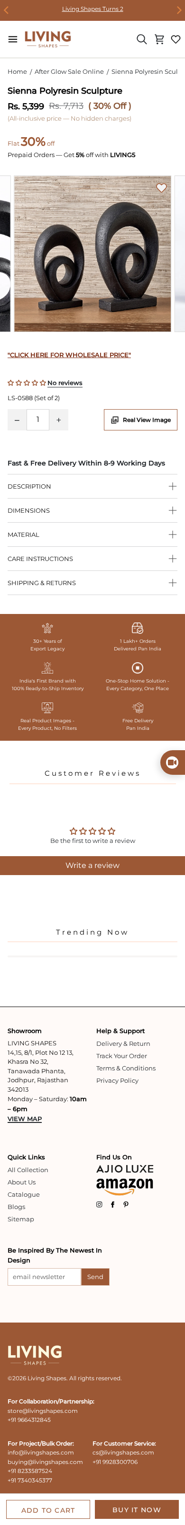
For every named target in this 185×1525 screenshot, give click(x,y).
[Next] (178, 10)
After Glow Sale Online (69, 71)
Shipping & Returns (42, 583)
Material (23, 534)
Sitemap (21, 1219)
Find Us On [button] (114, 1157)
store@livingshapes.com (43, 1410)
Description (29, 486)
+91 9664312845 (29, 1419)
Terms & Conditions (126, 1068)
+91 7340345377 (30, 1480)
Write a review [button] (92, 865)
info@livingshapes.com (41, 1452)
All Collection (28, 1170)
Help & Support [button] (120, 1030)
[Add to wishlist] (161, 188)
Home (17, 71)
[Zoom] (92, 254)
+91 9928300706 (115, 1461)
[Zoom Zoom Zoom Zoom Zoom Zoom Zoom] (92, 255)
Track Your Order (121, 1056)
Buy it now (136, 1510)
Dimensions (29, 510)
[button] (27, 382)
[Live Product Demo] (172, 762)
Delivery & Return (123, 1043)
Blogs (16, 1206)
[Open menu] (13, 39)
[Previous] (6, 10)
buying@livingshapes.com (45, 1461)
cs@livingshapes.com (123, 1452)
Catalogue (24, 1194)
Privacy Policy (117, 1080)
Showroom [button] (25, 1030)
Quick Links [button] (26, 1157)
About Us (22, 1182)
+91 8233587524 (30, 1470)
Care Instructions (40, 558)
